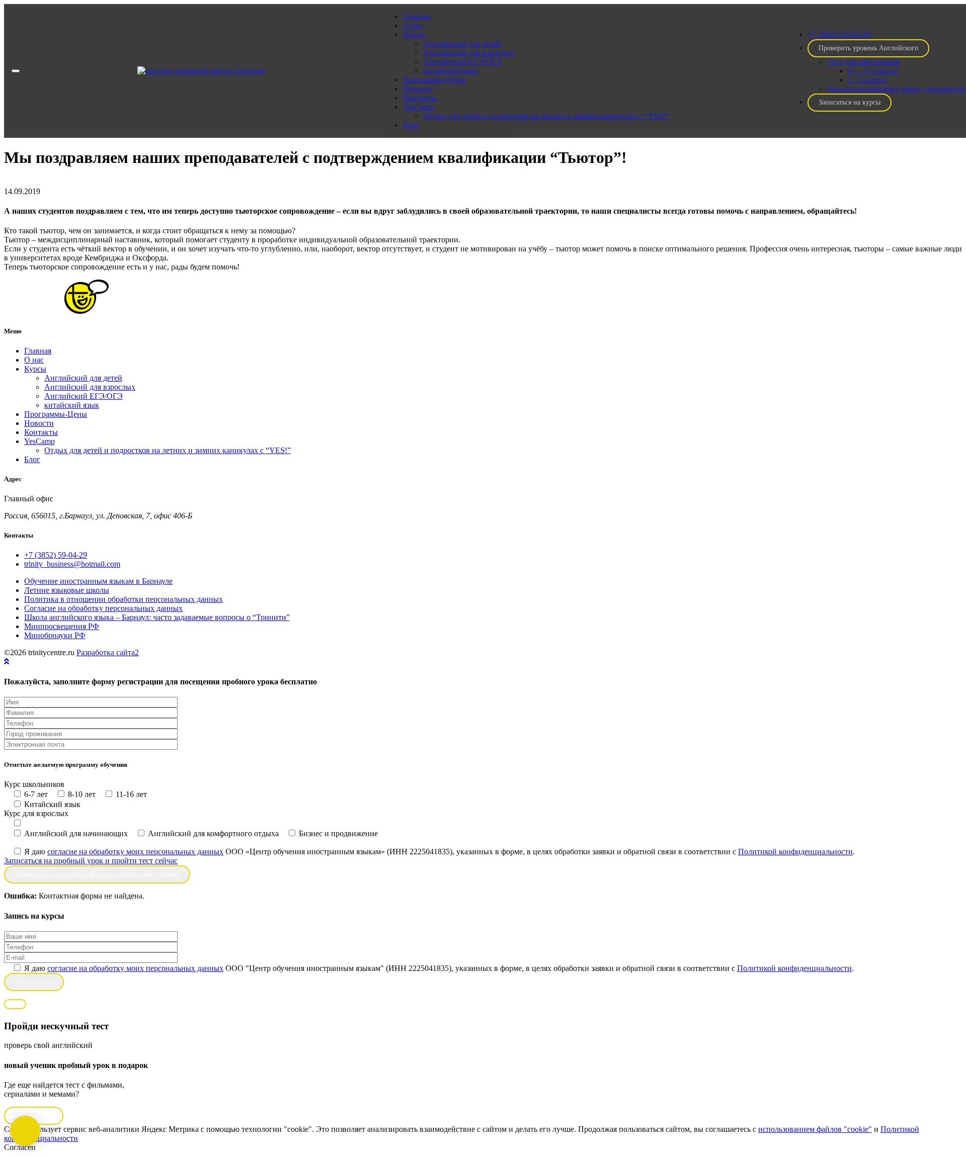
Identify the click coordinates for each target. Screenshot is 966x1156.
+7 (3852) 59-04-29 (55, 555)
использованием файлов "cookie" (815, 1129)
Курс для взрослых (36, 813)
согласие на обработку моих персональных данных (135, 851)
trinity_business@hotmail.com (72, 564)
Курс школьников (34, 784)
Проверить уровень (868, 48)
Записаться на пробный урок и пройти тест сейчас (91, 860)
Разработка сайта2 (107, 652)
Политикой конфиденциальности (795, 851)
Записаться (849, 102)
